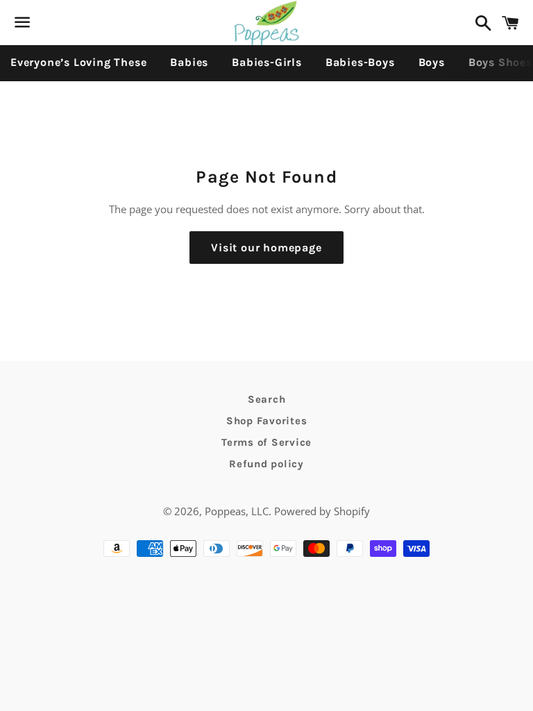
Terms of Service (266, 442)
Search (267, 399)
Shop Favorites (266, 421)
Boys (431, 62)
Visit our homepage (266, 247)
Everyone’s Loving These (78, 62)
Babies (189, 62)
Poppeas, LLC (237, 511)
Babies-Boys (360, 62)
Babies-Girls (267, 62)
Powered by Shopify (322, 511)
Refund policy (266, 464)
